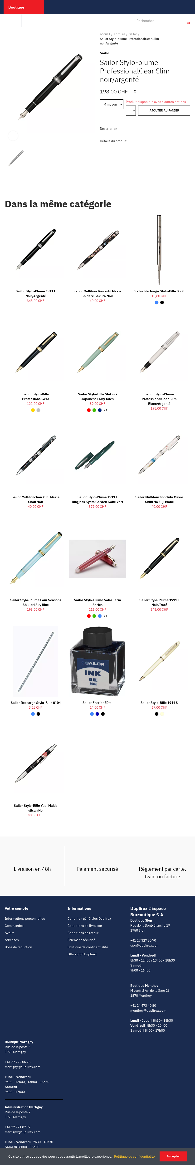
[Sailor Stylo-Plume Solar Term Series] (97, 558)
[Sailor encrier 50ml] (97, 661)
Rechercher (171, 20)
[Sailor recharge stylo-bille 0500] (159, 249)
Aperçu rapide (52, 222)
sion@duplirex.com (144, 945)
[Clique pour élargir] (13, 135)
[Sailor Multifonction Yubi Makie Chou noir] (35, 455)
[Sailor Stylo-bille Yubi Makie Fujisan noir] (35, 764)
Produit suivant (186, 38)
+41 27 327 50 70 (143, 940)
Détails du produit (113, 141)
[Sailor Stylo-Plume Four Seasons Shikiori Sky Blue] (35, 558)
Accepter (173, 1156)
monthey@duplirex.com (148, 1010)
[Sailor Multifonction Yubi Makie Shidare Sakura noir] (97, 249)
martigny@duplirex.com (22, 1067)
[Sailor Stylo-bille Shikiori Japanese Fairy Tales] (97, 352)
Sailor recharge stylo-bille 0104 (36, 703)
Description (108, 128)
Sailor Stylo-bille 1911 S (159, 703)
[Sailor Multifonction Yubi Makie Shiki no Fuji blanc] (159, 455)
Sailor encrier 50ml (97, 703)
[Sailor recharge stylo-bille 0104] (35, 661)
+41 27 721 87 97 (17, 1127)
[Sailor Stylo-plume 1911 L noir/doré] (159, 558)
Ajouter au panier (164, 110)
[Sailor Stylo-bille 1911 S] (159, 661)
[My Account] (181, 21)
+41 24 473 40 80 (143, 1005)
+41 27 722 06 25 (17, 1062)
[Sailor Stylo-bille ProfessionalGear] (35, 352)
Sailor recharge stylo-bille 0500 (159, 291)
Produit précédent (174, 38)
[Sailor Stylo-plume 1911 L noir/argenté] (35, 249)
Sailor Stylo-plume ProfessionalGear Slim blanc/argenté (159, 399)
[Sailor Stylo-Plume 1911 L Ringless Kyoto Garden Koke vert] (97, 455)
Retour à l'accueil (180, 38)
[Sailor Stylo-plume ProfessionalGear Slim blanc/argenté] (159, 352)
